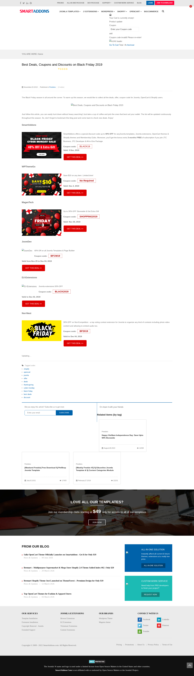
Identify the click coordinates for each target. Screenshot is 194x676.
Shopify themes (69, 137)
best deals (28, 394)
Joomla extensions (143, 134)
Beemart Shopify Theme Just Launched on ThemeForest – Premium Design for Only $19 (63, 581)
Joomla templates (127, 134)
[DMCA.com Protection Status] (97, 661)
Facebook (146, 619)
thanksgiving (28, 385)
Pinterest (165, 625)
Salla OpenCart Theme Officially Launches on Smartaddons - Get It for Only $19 (60, 554)
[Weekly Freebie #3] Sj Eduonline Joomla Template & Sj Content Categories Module (95, 469)
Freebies (52, 87)
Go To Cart (114, 45)
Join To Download (165, 3)
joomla (26, 375)
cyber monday (29, 388)
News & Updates (31, 558)
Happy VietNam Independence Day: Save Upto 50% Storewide (122, 436)
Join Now (97, 522)
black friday (28, 391)
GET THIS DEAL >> (75, 157)
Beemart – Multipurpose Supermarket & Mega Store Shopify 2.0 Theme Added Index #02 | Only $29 (69, 568)
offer (25, 378)
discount (27, 397)
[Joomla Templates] (34, 11)
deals (26, 382)
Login (150, 3)
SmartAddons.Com (63, 670)
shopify (26, 369)
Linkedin (165, 619)
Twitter (145, 625)
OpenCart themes (159, 134)
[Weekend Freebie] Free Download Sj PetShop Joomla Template (45, 469)
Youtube (146, 631)
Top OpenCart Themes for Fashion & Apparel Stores (47, 594)
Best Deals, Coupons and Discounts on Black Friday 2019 (62, 64)
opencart (27, 372)
